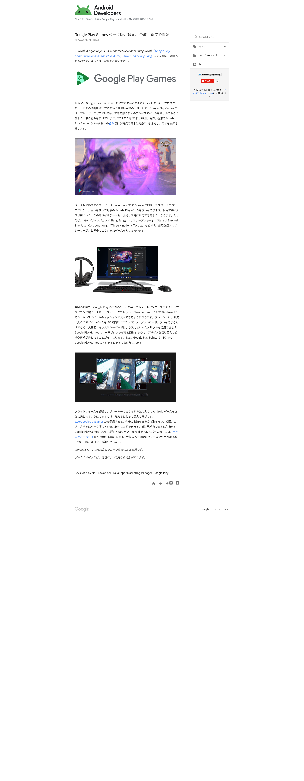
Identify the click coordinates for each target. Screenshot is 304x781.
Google (205, 509)
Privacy (216, 509)
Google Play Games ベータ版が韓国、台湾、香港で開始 (122, 34)
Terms (226, 509)
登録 (111, 123)
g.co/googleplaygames (89, 421)
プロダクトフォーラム (209, 92)
